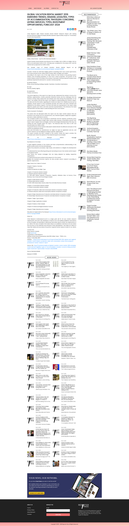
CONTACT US (54, 8)
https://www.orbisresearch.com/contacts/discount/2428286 (43, 139)
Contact (29, 514)
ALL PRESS (46, 8)
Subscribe (58, 514)
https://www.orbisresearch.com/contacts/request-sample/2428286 (45, 69)
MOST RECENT (37, 8)
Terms (29, 508)
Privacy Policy (30, 510)
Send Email (33, 233)
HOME (30, 8)
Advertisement (31, 512)
